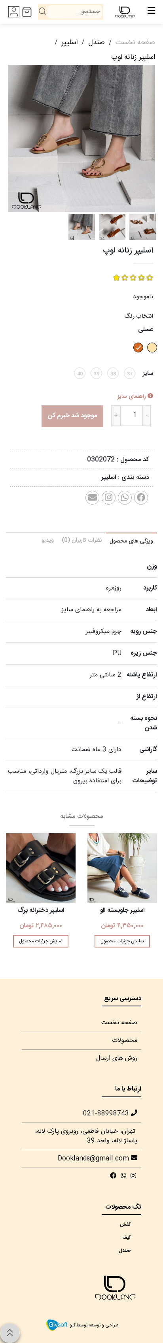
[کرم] (151, 355)
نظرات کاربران (82, 540)
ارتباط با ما (128, 1089)
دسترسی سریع (122, 998)
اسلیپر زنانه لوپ (133, 57)
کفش (129, 1224)
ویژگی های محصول (131, 541)
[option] (81, 138)
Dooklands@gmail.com (94, 1158)
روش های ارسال (116, 1058)
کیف (129, 1237)
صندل (96, 43)
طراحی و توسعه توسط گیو (93, 1325)
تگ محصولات (123, 1207)
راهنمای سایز (133, 396)
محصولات (124, 1040)
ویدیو (48, 540)
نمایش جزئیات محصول (122, 941)
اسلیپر (69, 43)
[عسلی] (137, 355)
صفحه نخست (135, 43)
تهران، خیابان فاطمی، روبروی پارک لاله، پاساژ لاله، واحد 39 (86, 1136)
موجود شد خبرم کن (72, 416)
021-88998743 (107, 1113)
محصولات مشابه (81, 816)
